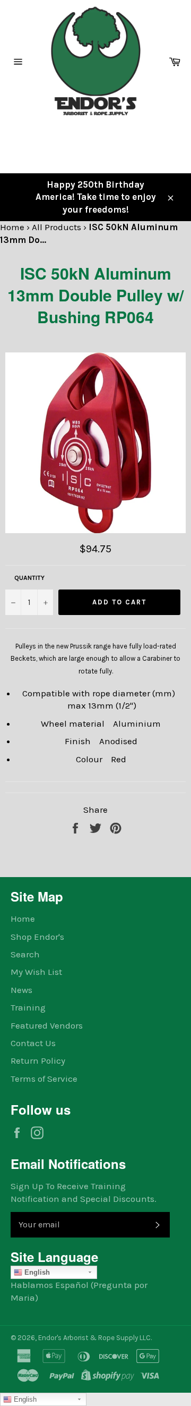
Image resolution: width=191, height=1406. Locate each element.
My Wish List (36, 971)
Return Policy (38, 1060)
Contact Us (33, 1043)
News (21, 989)
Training (28, 1007)
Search (25, 954)
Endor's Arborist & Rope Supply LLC (94, 1338)
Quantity (29, 578)
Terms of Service (44, 1078)
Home (12, 227)
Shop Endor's (37, 936)
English (36, 1272)
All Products (56, 227)
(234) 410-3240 (39, 136)
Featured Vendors (47, 1025)
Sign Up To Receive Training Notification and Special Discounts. (84, 1192)
